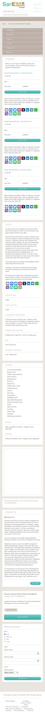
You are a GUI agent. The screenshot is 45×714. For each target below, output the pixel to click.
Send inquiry (22, 617)
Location (9, 43)
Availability (9, 30)
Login (35, 6)
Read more (35, 583)
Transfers (8, 710)
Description (9, 34)
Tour (7, 639)
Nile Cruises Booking (12, 706)
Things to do (10, 48)
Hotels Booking (10, 701)
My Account (37, 3)
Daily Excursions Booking (13, 708)
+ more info (7, 76)
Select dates (22, 92)
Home (4, 24)
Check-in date (8, 650)
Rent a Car (9, 637)
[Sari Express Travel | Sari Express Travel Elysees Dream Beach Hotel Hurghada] (15, 5)
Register (36, 10)
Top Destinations (19, 710)
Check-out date (8, 657)
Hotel (7, 634)
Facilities (9, 39)
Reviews (8, 52)
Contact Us (30, 710)
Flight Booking (28, 708)
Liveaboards (24, 706)
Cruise (8, 641)
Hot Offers (26, 701)
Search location (9, 670)
